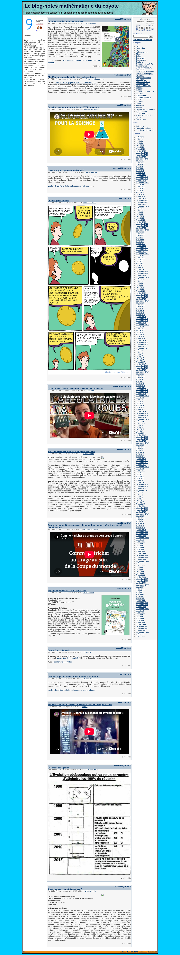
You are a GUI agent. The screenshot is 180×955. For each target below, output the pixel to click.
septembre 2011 (142, 490)
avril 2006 (140, 619)
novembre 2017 (142, 344)
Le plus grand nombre (58, 200)
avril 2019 (140, 311)
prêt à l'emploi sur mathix (62, 662)
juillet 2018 (140, 329)
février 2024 (140, 196)
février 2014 (140, 433)
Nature (138, 103)
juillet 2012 (140, 471)
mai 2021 (139, 261)
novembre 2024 (142, 179)
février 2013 (140, 457)
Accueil (123, 952)
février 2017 (140, 362)
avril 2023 (140, 216)
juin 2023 (139, 212)
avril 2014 (140, 429)
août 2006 (140, 611)
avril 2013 (140, 453)
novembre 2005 (142, 628)
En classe (87, 652)
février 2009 (140, 551)
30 (149, 30)
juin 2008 (139, 567)
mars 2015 (140, 407)
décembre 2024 (142, 177)
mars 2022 (140, 242)
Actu (138, 46)
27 (142, 30)
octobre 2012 (141, 465)
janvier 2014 (141, 435)
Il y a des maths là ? (90, 529)
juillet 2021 (140, 258)
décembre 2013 (142, 437)
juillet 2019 (140, 305)
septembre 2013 (142, 443)
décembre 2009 (142, 532)
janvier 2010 (141, 530)
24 (152, 29)
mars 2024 (140, 194)
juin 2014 (139, 425)
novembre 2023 (142, 202)
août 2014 (140, 421)
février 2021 (140, 267)
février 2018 (140, 338)
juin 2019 (139, 307)
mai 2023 (139, 214)
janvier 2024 (141, 198)
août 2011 (140, 492)
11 (137, 27)
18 (137, 29)
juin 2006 (139, 615)
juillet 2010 (140, 518)
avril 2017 (140, 358)
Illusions (139, 88)
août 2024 (140, 185)
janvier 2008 (141, 577)
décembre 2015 (142, 390)
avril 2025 (140, 169)
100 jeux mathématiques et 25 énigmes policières (71, 451)
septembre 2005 (142, 632)
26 (139, 30)
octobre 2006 (141, 607)
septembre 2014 (142, 419)
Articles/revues (91, 172)
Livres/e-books (90, 23)
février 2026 (140, 149)
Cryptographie (141, 66)
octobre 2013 (141, 441)
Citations (139, 62)
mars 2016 (140, 384)
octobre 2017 (141, 346)
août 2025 (140, 161)
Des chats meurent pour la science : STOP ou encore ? (74, 107)
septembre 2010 (142, 514)
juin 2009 (139, 544)
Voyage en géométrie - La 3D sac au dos (67, 590)
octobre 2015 (141, 394)
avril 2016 (140, 382)
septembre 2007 (142, 585)
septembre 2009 (142, 538)
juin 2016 (139, 378)
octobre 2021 (141, 252)
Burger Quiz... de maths (59, 650)
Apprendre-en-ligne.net (145, 128)
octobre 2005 (141, 630)
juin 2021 (139, 260)
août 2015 (140, 398)
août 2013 (140, 445)
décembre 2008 (142, 555)
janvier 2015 (141, 411)
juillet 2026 (140, 139)
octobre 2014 (141, 417)
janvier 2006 (141, 624)
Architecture (140, 48)
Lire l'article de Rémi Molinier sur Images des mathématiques (71, 690)
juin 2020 (139, 283)
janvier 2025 (141, 175)
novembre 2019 (142, 297)
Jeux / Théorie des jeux (145, 92)
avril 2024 (140, 192)
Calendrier (143, 952)
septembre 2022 (142, 230)
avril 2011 (140, 500)
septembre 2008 (142, 561)
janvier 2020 (141, 293)
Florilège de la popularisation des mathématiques (72, 77)
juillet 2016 (140, 376)
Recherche (152, 952)
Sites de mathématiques (95, 79)
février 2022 (140, 244)
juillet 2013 (140, 447)
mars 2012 (140, 478)
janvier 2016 (141, 388)
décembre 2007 (142, 579)
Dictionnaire (140, 70)
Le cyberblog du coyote (145, 130)
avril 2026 (140, 145)
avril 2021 (140, 263)
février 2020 (140, 291)
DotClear (26, 952)
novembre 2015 (142, 392)
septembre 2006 (142, 609)
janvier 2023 (141, 222)
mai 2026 (139, 143)
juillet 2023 (140, 210)
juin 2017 (139, 354)
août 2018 (140, 327)
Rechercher (137, 34)
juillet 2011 (140, 494)
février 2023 (140, 220)
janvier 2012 (141, 482)
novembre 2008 (142, 557)
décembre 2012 (142, 461)
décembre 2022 (142, 224)
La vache (139, 94)
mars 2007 (140, 597)
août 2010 (140, 516)
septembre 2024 (142, 183)
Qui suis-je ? (141, 126)
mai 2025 (139, 167)
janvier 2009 (141, 553)
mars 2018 (140, 336)
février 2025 (140, 173)
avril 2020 (140, 287)
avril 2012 (140, 477)
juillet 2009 (140, 542)
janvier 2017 (141, 364)
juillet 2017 (140, 352)
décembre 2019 (142, 295)
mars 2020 (140, 289)
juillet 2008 (140, 565)
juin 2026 (139, 141)
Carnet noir (140, 58)
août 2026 (140, 137)
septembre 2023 (142, 206)
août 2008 (140, 563)
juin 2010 (139, 520)
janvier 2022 (141, 246)
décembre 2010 (142, 508)
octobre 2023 (141, 204)
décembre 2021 (142, 248)
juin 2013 (139, 449)
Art (137, 50)
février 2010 (140, 528)
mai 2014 (139, 427)
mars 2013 (140, 455)
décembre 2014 (142, 413)
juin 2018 (139, 331)
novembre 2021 (142, 250)
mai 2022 (139, 238)
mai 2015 (139, 404)
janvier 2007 (141, 601)
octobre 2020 (141, 275)
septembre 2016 (142, 372)
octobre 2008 (141, 559)
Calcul (138, 56)
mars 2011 (140, 502)
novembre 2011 (142, 486)
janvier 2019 (141, 317)
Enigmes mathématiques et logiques (65, 21)
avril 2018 (140, 334)
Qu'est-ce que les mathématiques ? (65, 889)
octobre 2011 (141, 488)
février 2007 (140, 599)
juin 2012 (139, 473)
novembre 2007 (142, 581)
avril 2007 (140, 595)
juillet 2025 (140, 163)
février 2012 (140, 480)
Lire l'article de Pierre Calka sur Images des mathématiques (70, 186)
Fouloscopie (141, 80)
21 (144, 29)
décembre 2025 (142, 153)
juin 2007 (139, 591)
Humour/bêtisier (89, 203)
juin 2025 (139, 165)
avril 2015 (140, 405)
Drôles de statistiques (91, 109)
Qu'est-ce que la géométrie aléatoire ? (66, 170)
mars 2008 (140, 573)
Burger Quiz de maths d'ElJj (67, 658)
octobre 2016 (141, 370)
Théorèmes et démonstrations (142, 112)
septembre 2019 (142, 301)
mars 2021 (140, 265)
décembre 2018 (142, 319)
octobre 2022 (141, 228)
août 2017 (140, 350)
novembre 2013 (142, 439)
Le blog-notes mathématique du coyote (72, 6)
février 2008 (140, 575)
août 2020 (140, 279)
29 (147, 30)
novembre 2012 (142, 463)
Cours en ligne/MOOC (144, 64)
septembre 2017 (142, 348)
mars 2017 (140, 360)
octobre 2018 (141, 323)
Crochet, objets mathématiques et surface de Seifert (73, 676)
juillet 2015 (140, 400)
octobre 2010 (141, 512)
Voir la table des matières (142, 40)
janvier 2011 (141, 506)
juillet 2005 (140, 636)
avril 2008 (140, 571)
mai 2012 (139, 475)
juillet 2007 (140, 589)
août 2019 (140, 303)
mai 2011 (139, 498)
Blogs (138, 54)
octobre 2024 (141, 181)
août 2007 (140, 587)
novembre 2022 (142, 226)
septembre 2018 (142, 325)
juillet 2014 (140, 423)
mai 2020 (139, 285)
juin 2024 (139, 189)
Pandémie (140, 105)
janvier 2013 (141, 459)
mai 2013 (139, 451)
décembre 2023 (142, 200)
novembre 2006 (142, 605)
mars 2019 (140, 313)
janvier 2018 (141, 340)
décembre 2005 (142, 626)
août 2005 (140, 634)
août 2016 (140, 374)
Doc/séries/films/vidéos (145, 72)
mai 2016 (139, 380)
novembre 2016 (142, 368)
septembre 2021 (142, 254)
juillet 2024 (140, 187)
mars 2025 (140, 171)
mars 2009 (140, 549)
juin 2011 (139, 496)
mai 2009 (139, 546)
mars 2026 (140, 147)
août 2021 (140, 256)
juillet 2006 (140, 613)
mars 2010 (140, 526)
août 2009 (140, 540)
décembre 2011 (142, 484)
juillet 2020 (140, 281)
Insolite (84, 707)
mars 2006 (140, 620)
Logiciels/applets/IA (143, 97)
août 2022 (140, 232)
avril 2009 (140, 548)
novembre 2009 (142, 534)
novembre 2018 (142, 321)
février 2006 (140, 622)
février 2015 (140, 409)
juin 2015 (139, 402)
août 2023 (140, 208)
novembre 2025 (142, 155)
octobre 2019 (141, 299)
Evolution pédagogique (59, 768)
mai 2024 (139, 190)
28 (144, 30)
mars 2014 (140, 431)
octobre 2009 (141, 536)
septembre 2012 (142, 467)
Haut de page (132, 952)
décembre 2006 (142, 603)
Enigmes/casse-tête (143, 78)
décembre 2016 (142, 366)
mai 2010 (139, 522)
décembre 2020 (142, 271)
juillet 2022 (140, 234)
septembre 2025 (142, 159)
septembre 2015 (142, 396)
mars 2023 (140, 218)
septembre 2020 (142, 277)
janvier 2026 (141, 151)
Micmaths (90, 391)
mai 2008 (139, 569)
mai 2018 (139, 333)
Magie (138, 99)
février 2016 (140, 386)
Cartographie (141, 60)
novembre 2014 (142, 415)
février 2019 (140, 315)
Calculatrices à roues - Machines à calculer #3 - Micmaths (75, 388)
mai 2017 (139, 356)
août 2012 (140, 469)
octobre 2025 (141, 157)
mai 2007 (139, 593)
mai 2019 (139, 309)
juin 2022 (139, 236)
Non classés (141, 119)
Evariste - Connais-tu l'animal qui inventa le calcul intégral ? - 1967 (80, 704)
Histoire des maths (143, 82)
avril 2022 (140, 240)
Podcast (139, 107)
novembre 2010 (142, 510)
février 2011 (140, 504)
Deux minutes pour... (144, 68)
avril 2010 (140, 524)
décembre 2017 (142, 342)
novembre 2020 (142, 273)
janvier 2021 (141, 269)
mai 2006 (139, 617)
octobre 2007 (141, 583)
